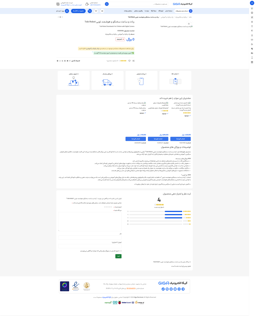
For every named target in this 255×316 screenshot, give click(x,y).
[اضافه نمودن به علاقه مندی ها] (129, 61)
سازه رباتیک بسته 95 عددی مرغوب (137, 109)
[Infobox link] (93, 4)
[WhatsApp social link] (60, 61)
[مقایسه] (133, 61)
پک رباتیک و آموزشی (166, 17)
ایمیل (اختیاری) (117, 242)
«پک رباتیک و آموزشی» (92, 48)
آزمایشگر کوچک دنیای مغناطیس (158, 108)
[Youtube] (175, 289)
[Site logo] (183, 4)
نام (121, 234)
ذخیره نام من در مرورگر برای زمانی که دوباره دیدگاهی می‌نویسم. (99, 251)
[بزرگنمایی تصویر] (188, 23)
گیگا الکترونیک (106, 297)
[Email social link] (67, 61)
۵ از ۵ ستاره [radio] (105, 207)
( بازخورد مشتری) (112, 61)
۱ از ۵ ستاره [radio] (111, 207)
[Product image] (136, 104)
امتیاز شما (118, 207)
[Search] (107, 4)
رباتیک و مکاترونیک (181, 17)
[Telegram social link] (57, 61)
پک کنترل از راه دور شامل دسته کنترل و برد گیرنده (181, 109)
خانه (190, 17)
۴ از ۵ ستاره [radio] (106, 207)
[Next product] (58, 17)
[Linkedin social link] (62, 61)
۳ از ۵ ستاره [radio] (108, 207)
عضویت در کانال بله (78, 11)
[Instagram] (179, 289)
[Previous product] (62, 17)
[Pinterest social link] (65, 61)
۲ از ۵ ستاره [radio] (109, 207)
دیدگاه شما (117, 210)
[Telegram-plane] (183, 289)
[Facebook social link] (70, 61)
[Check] (163, 289)
